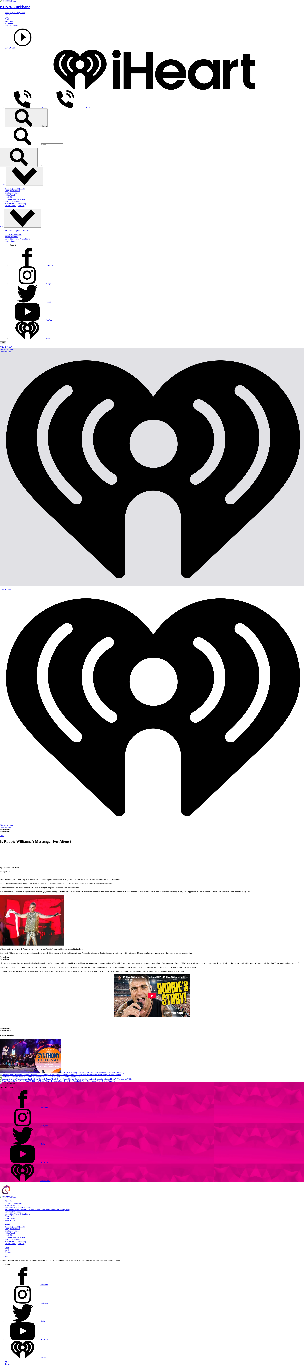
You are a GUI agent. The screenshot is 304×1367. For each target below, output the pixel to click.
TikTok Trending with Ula (14, 206)
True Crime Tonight (12, 201)
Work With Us (10, 1220)
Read (7, 1248)
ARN (7, 1362)
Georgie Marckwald (12, 191)
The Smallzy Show (12, 193)
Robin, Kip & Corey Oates (15, 13)
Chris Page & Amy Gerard (15, 199)
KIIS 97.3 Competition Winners (17, 231)
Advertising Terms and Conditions (18, 1208)
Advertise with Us (11, 25)
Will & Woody (10, 195)
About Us (8, 1201)
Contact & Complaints (13, 235)
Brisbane (8, 1252)
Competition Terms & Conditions (17, 239)
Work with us (10, 241)
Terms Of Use (10, 1218)
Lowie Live (9, 197)
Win (6, 17)
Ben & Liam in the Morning (15, 204)
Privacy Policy (10, 1216)
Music (7, 1256)
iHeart (7, 1364)
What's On (9, 23)
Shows (7, 15)
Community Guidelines (13, 1212)
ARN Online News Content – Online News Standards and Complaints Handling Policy (37, 1210)
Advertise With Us (12, 1205)
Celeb (7, 19)
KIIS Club (9, 21)
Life (6, 1254)
